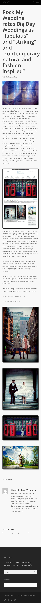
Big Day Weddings (11, 77)
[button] (37, 2)
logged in (13, 533)
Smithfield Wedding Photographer (25, 291)
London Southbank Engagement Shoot (14, 296)
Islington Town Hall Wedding (11, 301)
